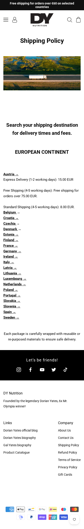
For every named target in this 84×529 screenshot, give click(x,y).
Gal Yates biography (17, 445)
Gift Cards (65, 474)
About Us (64, 430)
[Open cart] (78, 20)
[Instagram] (19, 369)
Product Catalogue (16, 452)
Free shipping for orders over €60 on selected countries (42, 5)
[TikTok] (65, 369)
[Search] (69, 19)
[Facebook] (30, 369)
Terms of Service (69, 460)
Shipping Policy (68, 445)
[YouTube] (42, 369)
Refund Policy (67, 452)
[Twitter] (54, 369)
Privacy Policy (67, 467)
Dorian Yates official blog (20, 430)
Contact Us (65, 438)
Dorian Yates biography (19, 438)
